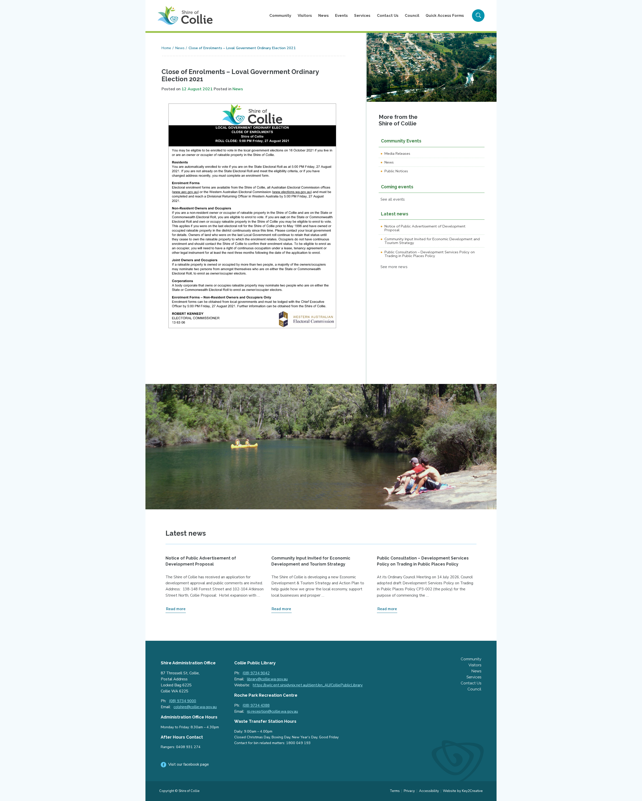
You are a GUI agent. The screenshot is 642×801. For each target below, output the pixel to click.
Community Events (401, 140)
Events (341, 15)
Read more (176, 608)
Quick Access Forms (445, 15)
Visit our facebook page (188, 764)
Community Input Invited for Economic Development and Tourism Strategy (432, 240)
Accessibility (429, 790)
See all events (392, 199)
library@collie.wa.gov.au (267, 679)
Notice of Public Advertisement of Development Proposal (424, 228)
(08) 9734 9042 (256, 673)
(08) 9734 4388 (256, 705)
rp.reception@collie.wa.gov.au (272, 711)
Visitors (305, 15)
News (323, 15)
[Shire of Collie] (185, 15)
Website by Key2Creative (463, 790)
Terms (395, 790)
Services (362, 15)
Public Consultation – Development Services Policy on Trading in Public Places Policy (429, 254)
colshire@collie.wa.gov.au (195, 706)
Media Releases (397, 153)
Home (166, 47)
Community (280, 15)
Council (412, 15)
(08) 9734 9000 (182, 700)
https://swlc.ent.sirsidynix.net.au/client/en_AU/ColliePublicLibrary (308, 685)
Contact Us (387, 15)
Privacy (409, 790)
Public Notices (396, 171)
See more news (394, 267)
